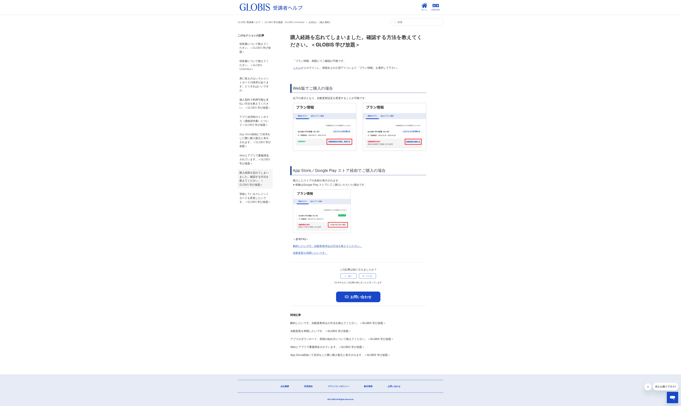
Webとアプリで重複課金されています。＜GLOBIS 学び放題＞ (254, 159)
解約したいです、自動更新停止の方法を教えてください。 (327, 246)
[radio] (348, 276)
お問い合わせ (360, 297)
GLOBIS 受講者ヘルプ (249, 22)
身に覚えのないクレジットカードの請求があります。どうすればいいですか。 (254, 84)
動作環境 (368, 386)
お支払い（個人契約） (320, 22)
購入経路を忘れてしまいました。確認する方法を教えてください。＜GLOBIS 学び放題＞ (254, 178)
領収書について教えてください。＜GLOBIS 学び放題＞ (255, 47)
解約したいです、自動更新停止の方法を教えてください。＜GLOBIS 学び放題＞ (338, 323)
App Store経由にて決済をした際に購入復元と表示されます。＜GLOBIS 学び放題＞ (255, 140)
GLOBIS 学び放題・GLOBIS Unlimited (284, 22)
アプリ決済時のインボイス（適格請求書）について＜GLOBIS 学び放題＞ (254, 120)
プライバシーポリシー (338, 386)
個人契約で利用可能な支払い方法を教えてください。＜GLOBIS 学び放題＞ (255, 103)
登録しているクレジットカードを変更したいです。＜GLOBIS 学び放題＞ (255, 198)
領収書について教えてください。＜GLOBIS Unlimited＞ (254, 65)
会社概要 (285, 386)
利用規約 (308, 386)
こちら (297, 67)
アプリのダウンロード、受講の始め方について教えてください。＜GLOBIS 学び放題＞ (342, 339)
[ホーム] (271, 11)
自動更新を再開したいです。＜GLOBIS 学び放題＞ (320, 331)
